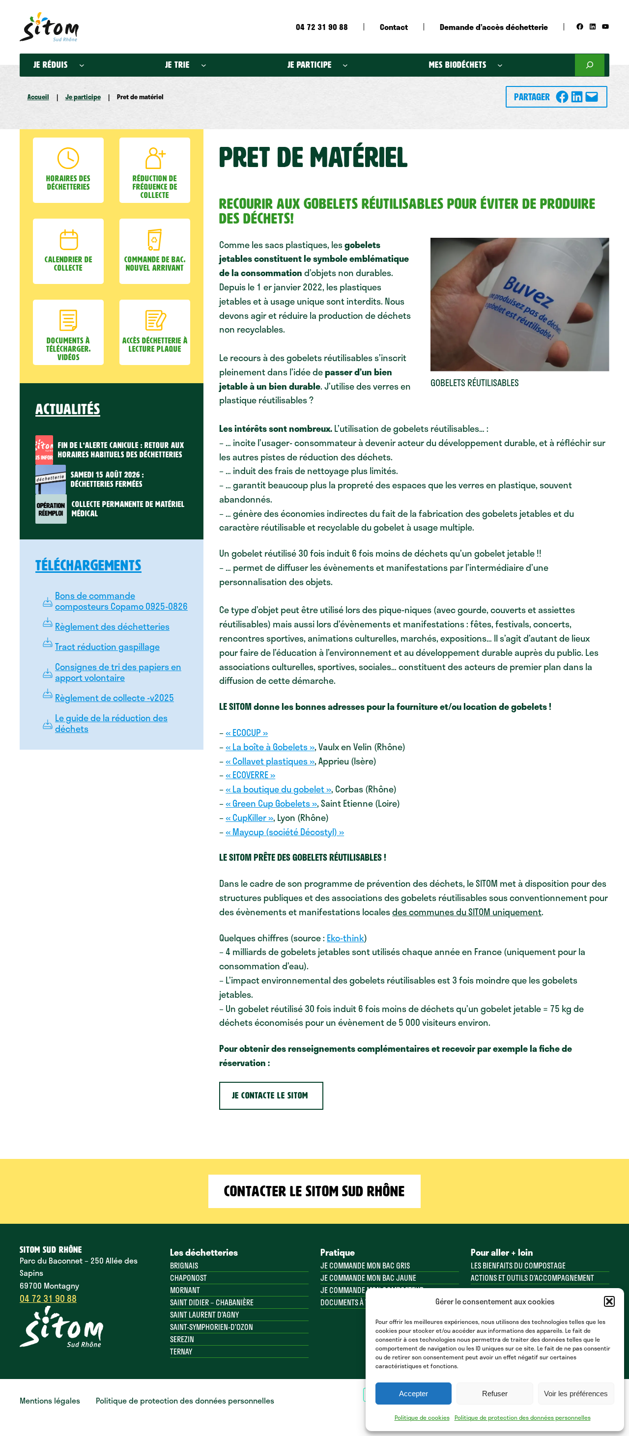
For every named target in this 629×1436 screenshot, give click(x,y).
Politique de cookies (422, 1417)
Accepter (413, 1393)
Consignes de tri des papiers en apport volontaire (118, 672)
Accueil (38, 97)
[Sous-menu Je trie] (203, 65)
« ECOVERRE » (250, 775)
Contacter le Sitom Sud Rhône (314, 1191)
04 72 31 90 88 (48, 1298)
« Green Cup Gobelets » (271, 803)
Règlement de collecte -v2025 (114, 697)
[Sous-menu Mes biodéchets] (500, 65)
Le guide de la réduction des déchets (111, 723)
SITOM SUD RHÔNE (51, 1250)
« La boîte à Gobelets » (270, 747)
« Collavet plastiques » (270, 761)
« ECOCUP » (247, 732)
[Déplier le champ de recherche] (589, 65)
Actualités (67, 409)
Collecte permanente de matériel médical (128, 509)
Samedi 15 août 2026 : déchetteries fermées (107, 479)
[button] (609, 1301)
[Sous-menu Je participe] (345, 65)
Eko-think (345, 938)
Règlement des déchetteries (112, 626)
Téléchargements (88, 565)
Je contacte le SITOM (271, 1095)
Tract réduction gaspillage (107, 646)
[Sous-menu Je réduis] (82, 65)
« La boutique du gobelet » (278, 789)
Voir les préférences (576, 1393)
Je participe (83, 97)
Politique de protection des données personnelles (523, 1417)
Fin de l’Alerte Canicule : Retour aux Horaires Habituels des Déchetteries (121, 450)
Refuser (495, 1393)
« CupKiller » (249, 817)
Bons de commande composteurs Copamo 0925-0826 (121, 601)
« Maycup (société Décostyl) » (285, 832)
